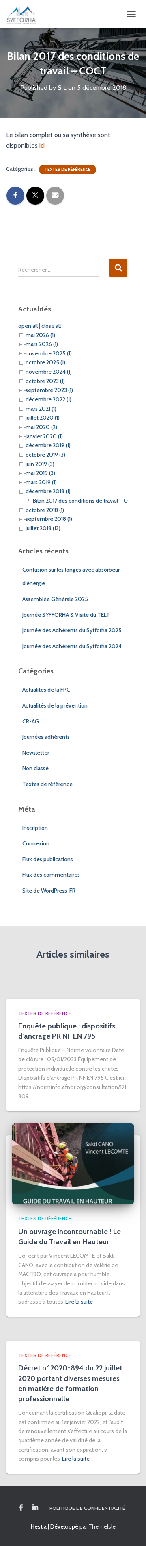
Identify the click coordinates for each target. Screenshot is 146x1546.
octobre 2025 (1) (45, 362)
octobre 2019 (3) (45, 454)
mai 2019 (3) (40, 473)
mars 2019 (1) (41, 482)
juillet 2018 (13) (43, 528)
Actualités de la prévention (55, 705)
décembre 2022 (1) (48, 399)
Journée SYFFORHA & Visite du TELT (66, 614)
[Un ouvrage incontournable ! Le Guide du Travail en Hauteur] (73, 1163)
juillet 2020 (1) (43, 417)
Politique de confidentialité (87, 1508)
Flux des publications (47, 859)
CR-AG (30, 721)
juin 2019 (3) (40, 464)
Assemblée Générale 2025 (55, 599)
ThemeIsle (102, 1526)
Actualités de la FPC (46, 689)
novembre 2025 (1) (49, 353)
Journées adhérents (46, 736)
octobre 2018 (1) (45, 510)
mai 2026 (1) (40, 335)
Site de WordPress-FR (48, 890)
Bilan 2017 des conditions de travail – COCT (86, 500)
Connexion (35, 843)
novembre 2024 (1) (49, 371)
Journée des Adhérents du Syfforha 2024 (72, 646)
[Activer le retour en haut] (130, 1530)
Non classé (35, 768)
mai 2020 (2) (41, 427)
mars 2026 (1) (42, 344)
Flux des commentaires (51, 874)
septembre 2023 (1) (49, 390)
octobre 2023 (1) (45, 381)
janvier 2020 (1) (44, 436)
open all (28, 325)
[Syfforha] (24, 14)
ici (42, 145)
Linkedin (35, 1507)
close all (51, 325)
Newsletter (35, 752)
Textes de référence (67, 169)
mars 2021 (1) (41, 408)
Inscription (35, 828)
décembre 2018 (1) (48, 491)
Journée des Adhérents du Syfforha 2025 (72, 630)
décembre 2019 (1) (48, 445)
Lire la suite (79, 1301)
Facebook (21, 1507)
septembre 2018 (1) (49, 519)
